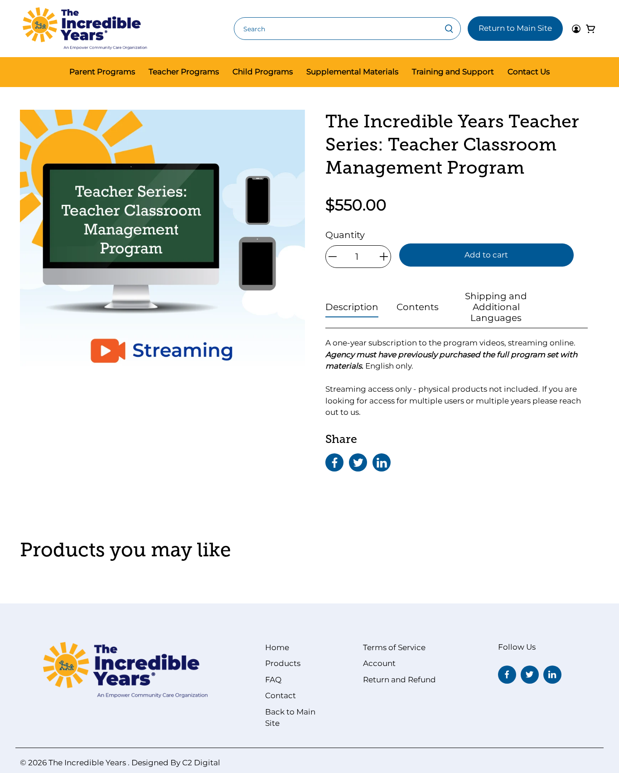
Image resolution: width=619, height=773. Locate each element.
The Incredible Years (87, 762)
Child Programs (262, 71)
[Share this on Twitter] (358, 462)
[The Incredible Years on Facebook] (507, 675)
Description (351, 306)
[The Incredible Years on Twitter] (530, 675)
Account (379, 663)
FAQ (273, 679)
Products (282, 663)
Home (277, 647)
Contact (280, 695)
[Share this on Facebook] (334, 462)
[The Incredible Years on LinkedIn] (552, 675)
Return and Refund (399, 679)
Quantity (345, 234)
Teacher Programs (184, 71)
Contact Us (529, 71)
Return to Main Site (515, 28)
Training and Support (453, 71)
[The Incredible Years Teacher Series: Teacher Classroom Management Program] (162, 252)
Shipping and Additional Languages (496, 307)
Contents (418, 306)
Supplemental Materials (352, 71)
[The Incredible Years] (85, 28)
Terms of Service (394, 647)
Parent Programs (102, 71)
